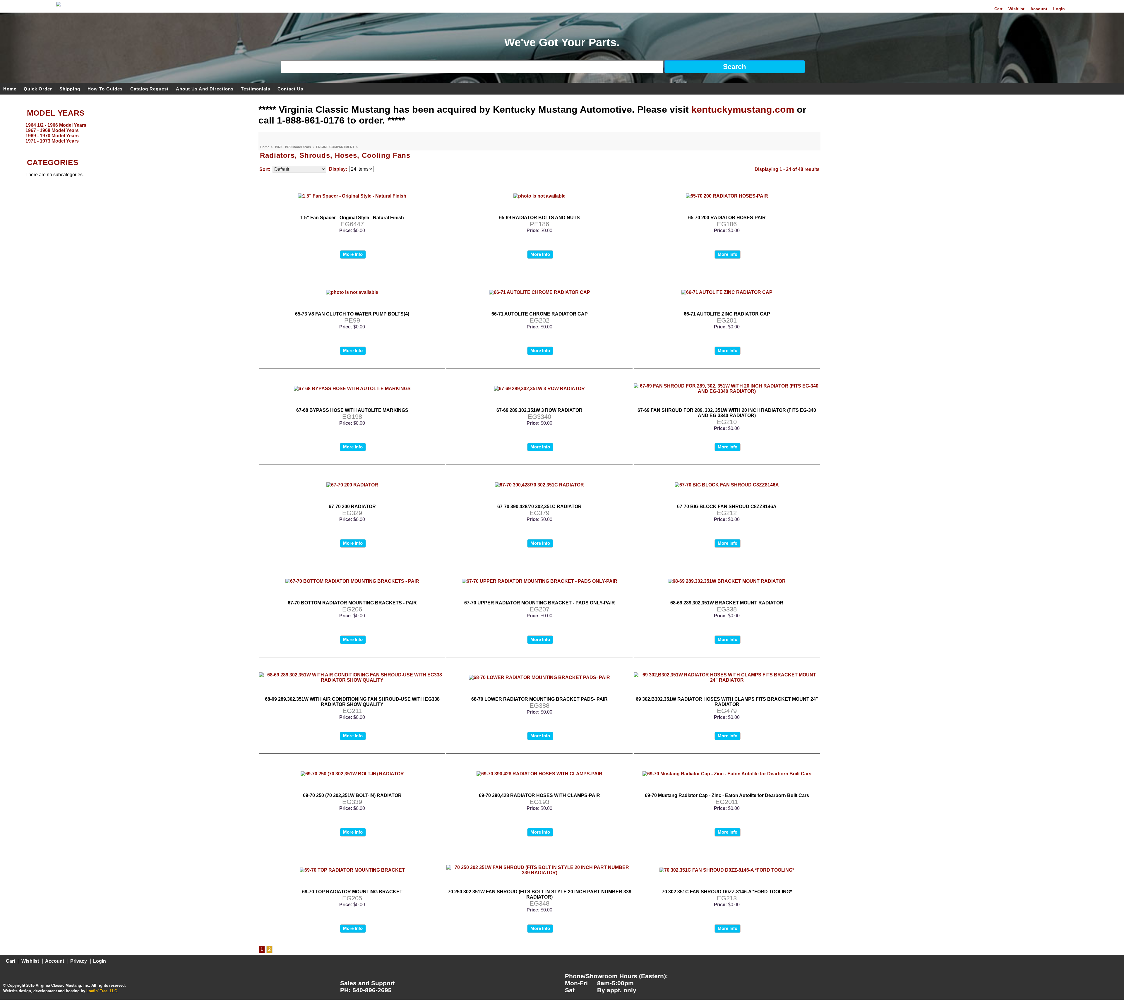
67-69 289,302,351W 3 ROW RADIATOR (539, 410)
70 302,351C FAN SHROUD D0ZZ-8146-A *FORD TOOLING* (727, 891)
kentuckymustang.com (742, 109)
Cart (998, 8)
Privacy (78, 961)
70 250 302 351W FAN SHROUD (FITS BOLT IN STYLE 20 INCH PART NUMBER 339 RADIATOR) (539, 894)
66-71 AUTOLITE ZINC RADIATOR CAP (727, 313)
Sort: (264, 169)
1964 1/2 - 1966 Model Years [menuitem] (55, 125)
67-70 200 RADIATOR (352, 506)
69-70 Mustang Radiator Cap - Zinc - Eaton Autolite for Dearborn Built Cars (727, 795)
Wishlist (1016, 8)
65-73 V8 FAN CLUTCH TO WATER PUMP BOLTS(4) (352, 313)
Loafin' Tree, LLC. (102, 991)
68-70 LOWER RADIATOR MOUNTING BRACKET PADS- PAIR (539, 699)
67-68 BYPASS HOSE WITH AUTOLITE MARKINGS (352, 410)
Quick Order (38, 88)
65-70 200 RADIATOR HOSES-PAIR (727, 217)
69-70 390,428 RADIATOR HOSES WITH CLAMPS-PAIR (539, 795)
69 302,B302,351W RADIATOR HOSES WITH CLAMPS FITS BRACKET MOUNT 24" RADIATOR (727, 702)
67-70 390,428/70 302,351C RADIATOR (539, 506)
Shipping (69, 88)
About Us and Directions (205, 88)
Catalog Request (149, 88)
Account (1038, 8)
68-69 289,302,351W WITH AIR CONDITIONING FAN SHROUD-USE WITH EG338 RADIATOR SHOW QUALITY (352, 702)
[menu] (127, 133)
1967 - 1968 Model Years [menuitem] (52, 130)
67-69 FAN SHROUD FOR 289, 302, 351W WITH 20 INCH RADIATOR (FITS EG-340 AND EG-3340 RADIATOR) (727, 413)
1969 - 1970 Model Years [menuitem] (52, 135)
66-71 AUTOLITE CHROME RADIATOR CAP (539, 313)
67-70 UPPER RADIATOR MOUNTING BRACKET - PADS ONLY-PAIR (539, 602)
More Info (353, 254)
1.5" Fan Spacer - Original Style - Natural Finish (352, 217)
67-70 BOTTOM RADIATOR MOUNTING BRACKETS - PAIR (352, 602)
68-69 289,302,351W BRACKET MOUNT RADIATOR (726, 602)
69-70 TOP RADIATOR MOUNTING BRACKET (352, 891)
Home (9, 88)
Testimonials (255, 88)
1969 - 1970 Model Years (293, 147)
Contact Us (290, 88)
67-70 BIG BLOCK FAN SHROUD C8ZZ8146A (727, 506)
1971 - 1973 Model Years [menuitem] (52, 140)
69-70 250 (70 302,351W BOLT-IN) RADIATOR (352, 795)
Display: (338, 169)
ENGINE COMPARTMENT (335, 147)
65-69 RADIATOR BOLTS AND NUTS (539, 217)
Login (1059, 8)
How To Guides (105, 88)
